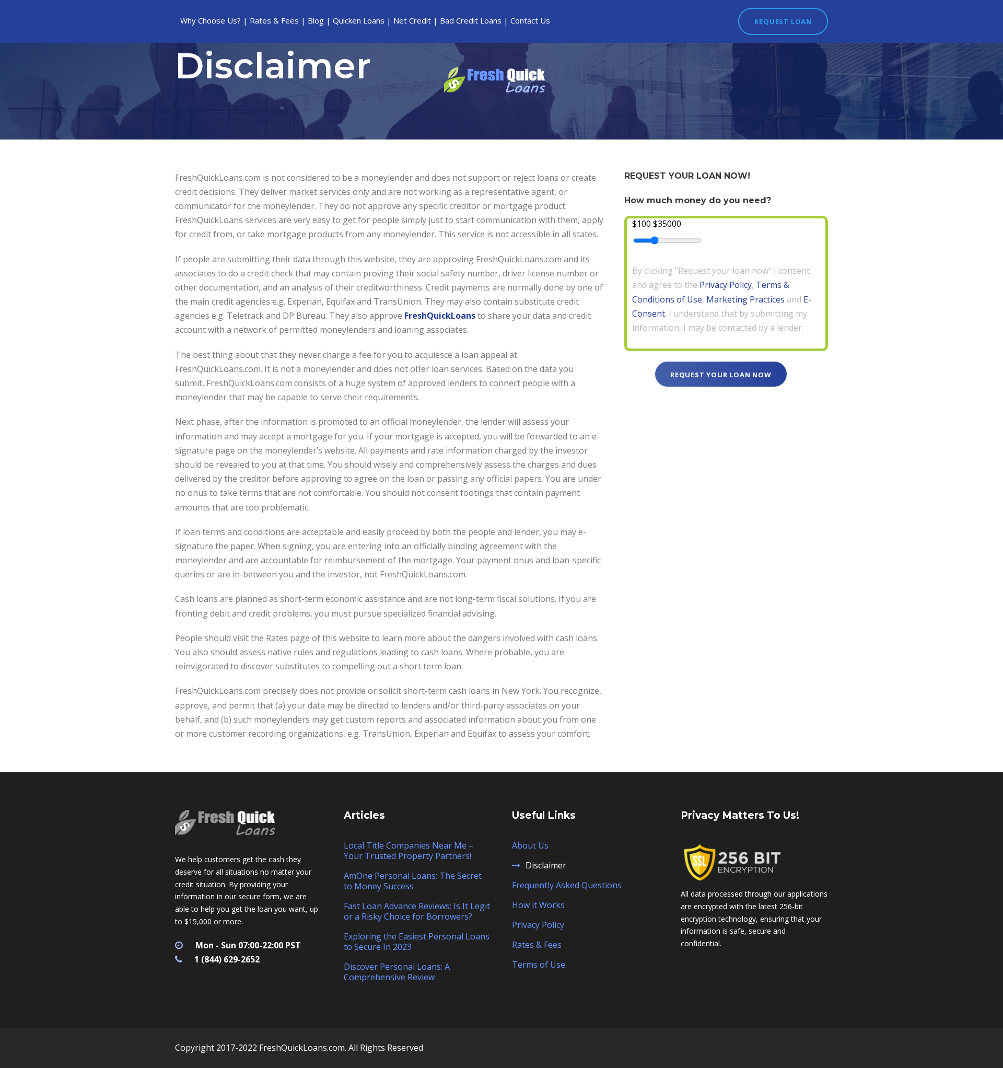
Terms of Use (538, 964)
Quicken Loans (358, 20)
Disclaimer (546, 865)
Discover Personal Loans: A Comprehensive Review (397, 972)
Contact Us (530, 20)
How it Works (538, 905)
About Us (530, 845)
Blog (316, 20)
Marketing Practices (745, 299)
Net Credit (412, 20)
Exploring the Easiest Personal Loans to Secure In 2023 (416, 942)
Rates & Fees (274, 20)
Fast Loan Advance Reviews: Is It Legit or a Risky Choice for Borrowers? (417, 911)
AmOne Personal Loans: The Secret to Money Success (413, 881)
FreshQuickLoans (439, 315)
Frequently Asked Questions (567, 885)
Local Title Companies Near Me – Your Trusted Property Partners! (408, 851)
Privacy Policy (725, 285)
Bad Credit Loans (470, 20)
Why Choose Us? (210, 20)
